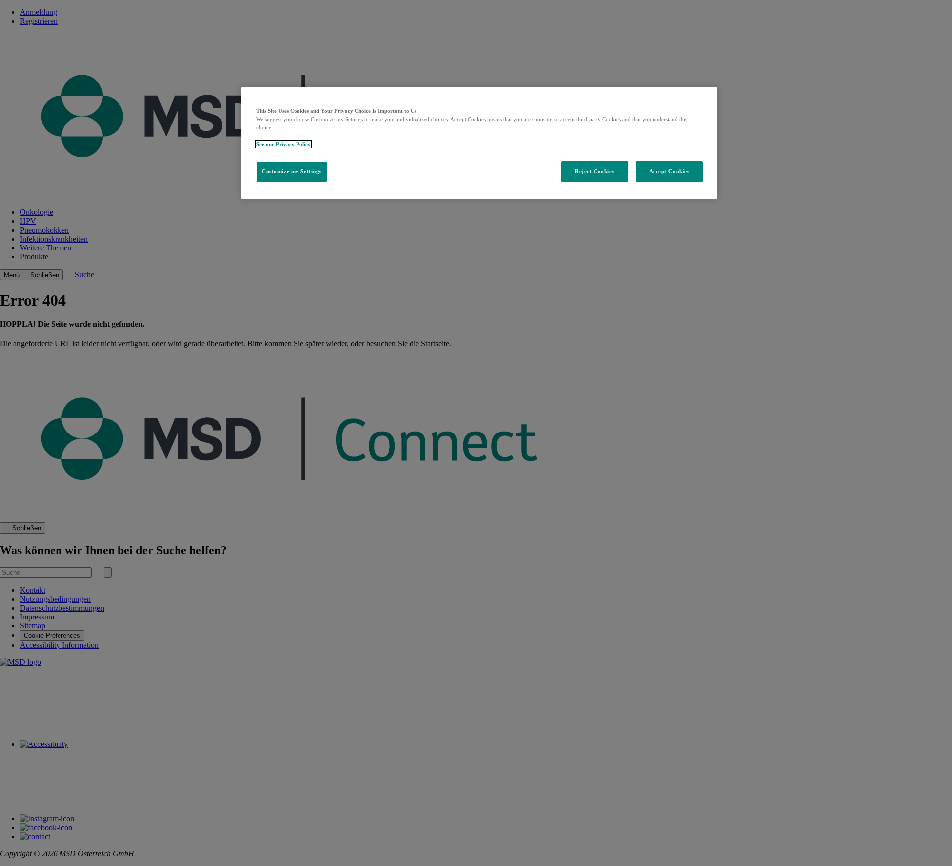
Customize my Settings (292, 171)
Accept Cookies (669, 171)
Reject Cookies (594, 171)
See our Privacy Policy (283, 144)
